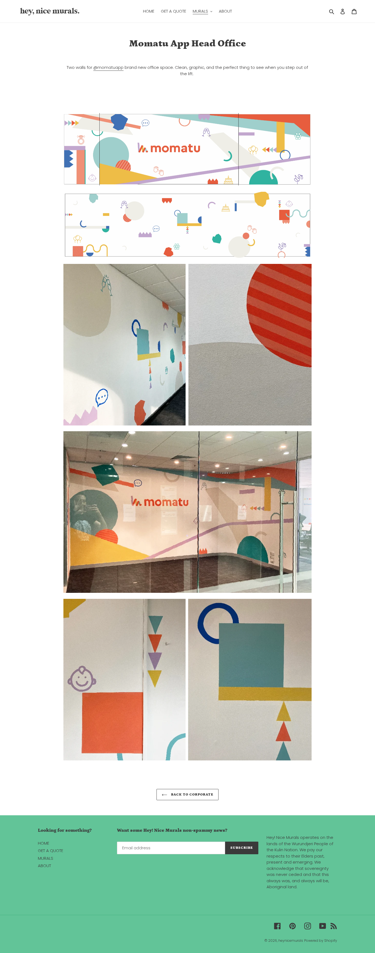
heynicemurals (290, 940)
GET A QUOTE (50, 850)
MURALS (45, 858)
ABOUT (44, 866)
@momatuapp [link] (108, 67)
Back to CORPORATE (192, 795)
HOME (43, 843)
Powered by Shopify (320, 940)
